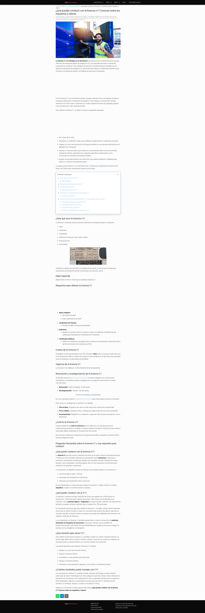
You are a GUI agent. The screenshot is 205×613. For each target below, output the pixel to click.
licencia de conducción (79, 378)
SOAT (124, 2)
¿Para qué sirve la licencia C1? (69, 178)
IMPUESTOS (98, 2)
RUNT (108, 2)
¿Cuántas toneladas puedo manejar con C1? (75, 210)
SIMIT (116, 2)
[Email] (66, 596)
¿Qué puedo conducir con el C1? (71, 205)
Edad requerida (66, 181)
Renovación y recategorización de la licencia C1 (74, 193)
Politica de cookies (96, 607)
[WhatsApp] (58, 596)
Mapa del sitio (95, 603)
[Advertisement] (88, 85)
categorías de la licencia (83, 399)
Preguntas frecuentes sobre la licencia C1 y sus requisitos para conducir (82, 199)
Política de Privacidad (97, 609)
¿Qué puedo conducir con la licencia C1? (74, 202)
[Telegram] (62, 596)
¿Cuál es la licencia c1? (69, 196)
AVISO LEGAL (94, 605)
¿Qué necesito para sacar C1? (71, 207)
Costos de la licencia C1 (67, 187)
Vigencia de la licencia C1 (69, 190)
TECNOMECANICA (134, 2)
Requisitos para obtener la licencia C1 (71, 184)
